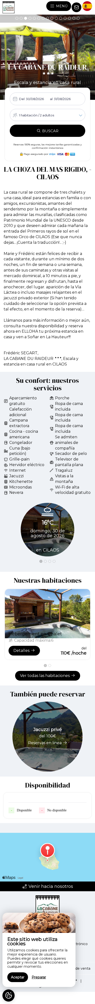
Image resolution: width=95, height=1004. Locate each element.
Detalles (21, 650)
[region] (39, 950)
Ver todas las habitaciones (45, 675)
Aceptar (17, 977)
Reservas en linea (45, 743)
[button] (17, 18)
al (51, 99)
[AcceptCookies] (8, 995)
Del (22, 99)
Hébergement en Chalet (35, 634)
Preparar (39, 977)
